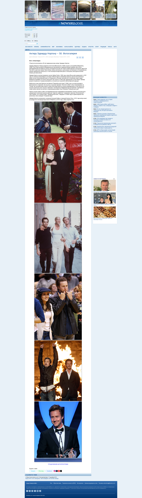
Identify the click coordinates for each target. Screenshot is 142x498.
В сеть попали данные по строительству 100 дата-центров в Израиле (103, 110)
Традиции (103, 46)
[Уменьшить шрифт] (77, 57)
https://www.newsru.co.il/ (32, 477)
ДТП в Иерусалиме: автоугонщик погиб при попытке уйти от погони (104, 130)
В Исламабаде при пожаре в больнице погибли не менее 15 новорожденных (103, 120)
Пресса (110, 46)
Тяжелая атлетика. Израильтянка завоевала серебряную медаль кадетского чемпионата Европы (105, 115)
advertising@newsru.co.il (109, 483)
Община (84, 46)
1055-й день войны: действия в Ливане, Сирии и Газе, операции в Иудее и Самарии (105, 106)
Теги (51, 483)
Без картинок (80, 483)
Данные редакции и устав (91, 483)
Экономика (59, 46)
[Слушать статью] (84, 57)
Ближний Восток (45, 46)
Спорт (97, 46)
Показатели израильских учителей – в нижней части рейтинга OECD (105, 124)
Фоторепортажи (43, 477)
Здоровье (77, 46)
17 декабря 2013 (53, 477)
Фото (115, 46)
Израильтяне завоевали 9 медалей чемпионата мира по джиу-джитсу (105, 127)
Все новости (28, 46)
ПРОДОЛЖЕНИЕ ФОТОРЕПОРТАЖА (58, 464)
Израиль (36, 46)
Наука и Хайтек (68, 46)
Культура (90, 46)
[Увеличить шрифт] (80, 57)
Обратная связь (57, 483)
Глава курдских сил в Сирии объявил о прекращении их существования (103, 101)
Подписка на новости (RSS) (69, 483)
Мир (53, 46)
